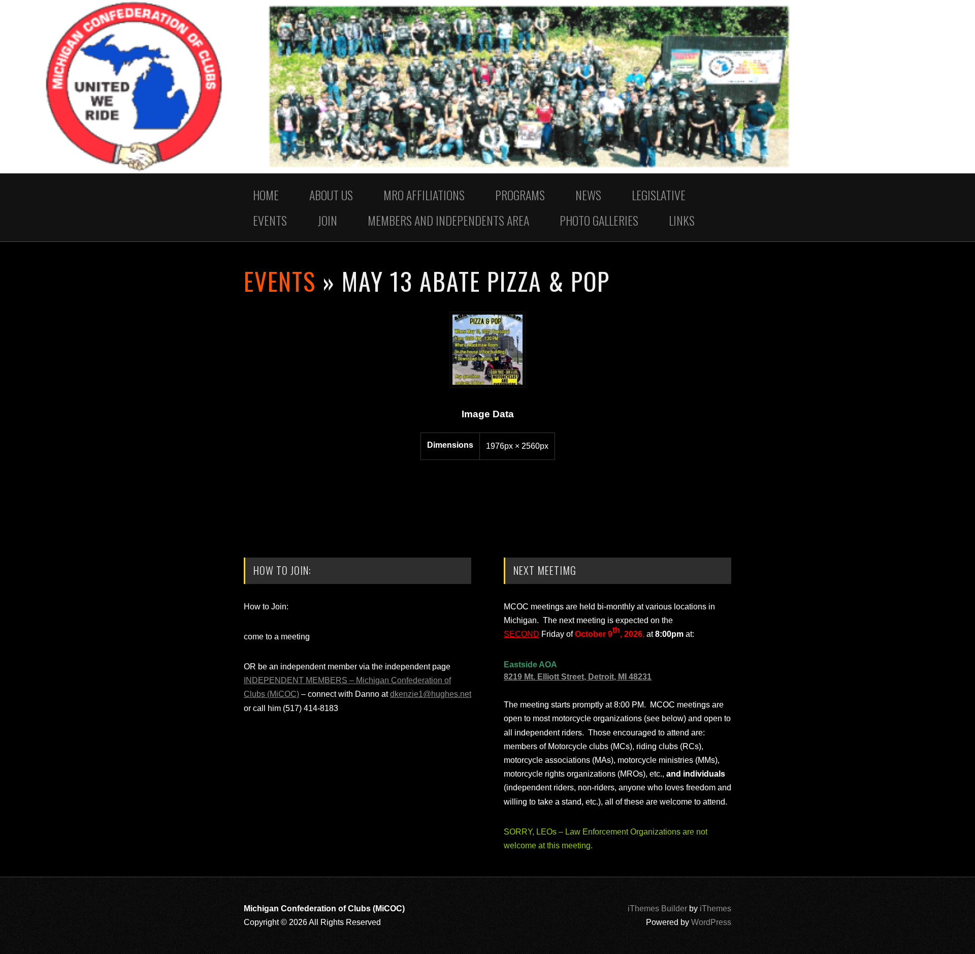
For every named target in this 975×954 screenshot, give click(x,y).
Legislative (659, 195)
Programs (520, 195)
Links (682, 220)
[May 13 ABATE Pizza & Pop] (487, 385)
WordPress (711, 922)
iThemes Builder (657, 908)
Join (327, 220)
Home (266, 195)
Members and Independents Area (448, 220)
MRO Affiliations (424, 195)
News (588, 195)
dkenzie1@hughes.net (430, 694)
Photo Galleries (599, 220)
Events (270, 220)
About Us (331, 195)
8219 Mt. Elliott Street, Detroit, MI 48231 (578, 676)
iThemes (715, 908)
